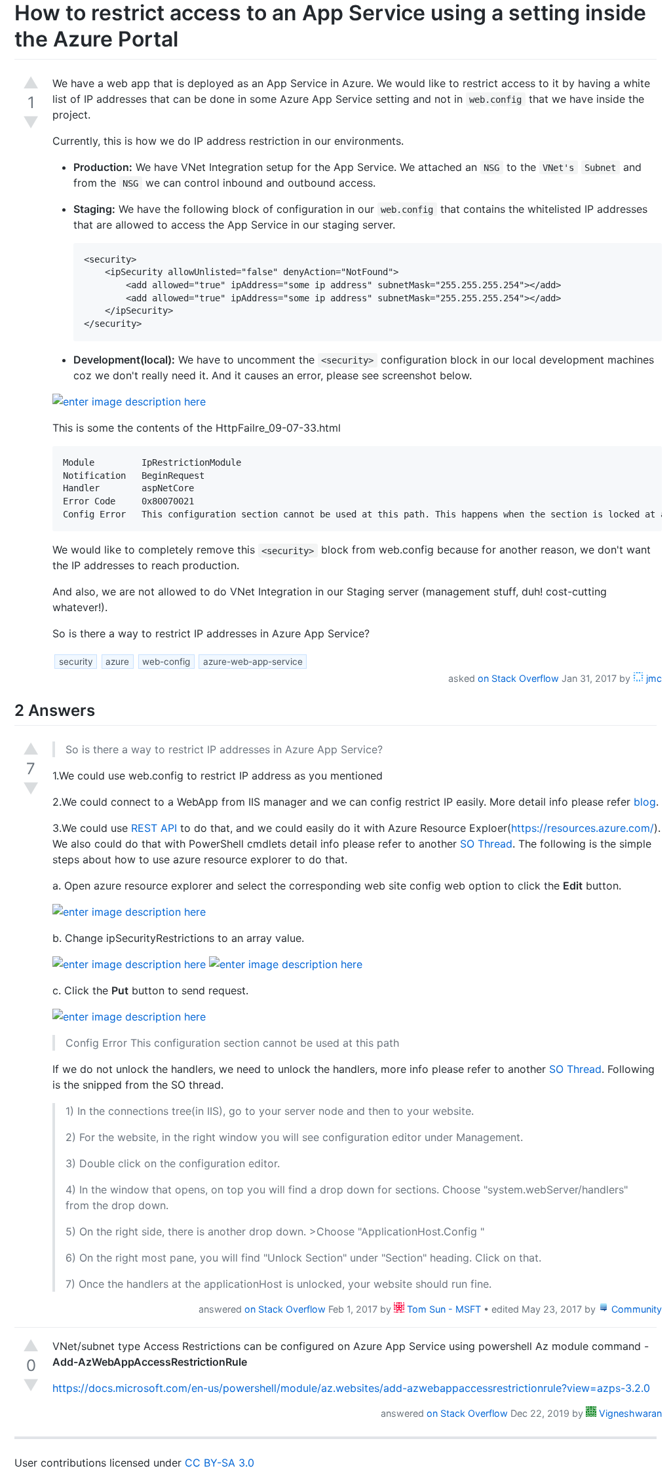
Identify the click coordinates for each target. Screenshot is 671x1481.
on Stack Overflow (518, 678)
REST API (154, 827)
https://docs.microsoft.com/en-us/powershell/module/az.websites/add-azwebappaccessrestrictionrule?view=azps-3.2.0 (351, 1388)
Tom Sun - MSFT (442, 1309)
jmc (652, 678)
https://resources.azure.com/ (582, 827)
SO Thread (486, 843)
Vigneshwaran (629, 1413)
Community (635, 1309)
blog (645, 801)
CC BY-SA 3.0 (219, 1462)
